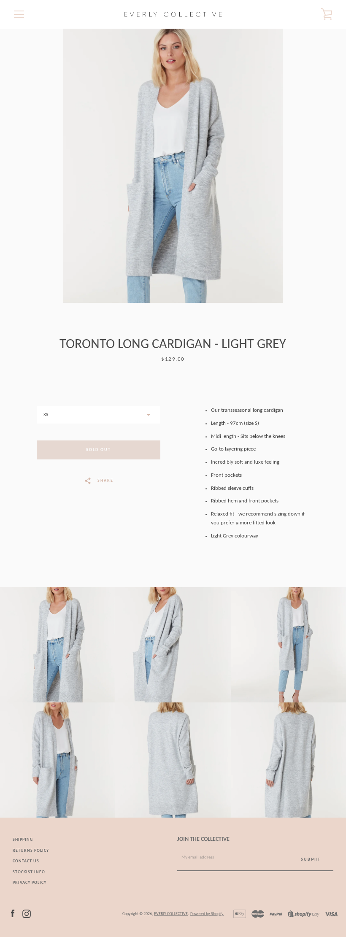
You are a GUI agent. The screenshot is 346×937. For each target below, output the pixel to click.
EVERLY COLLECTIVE (171, 914)
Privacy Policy (29, 883)
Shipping (23, 840)
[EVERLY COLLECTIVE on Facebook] (12, 913)
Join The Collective (203, 839)
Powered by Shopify (207, 914)
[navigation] (19, 14)
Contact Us (26, 861)
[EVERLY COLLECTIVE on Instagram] (26, 913)
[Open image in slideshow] (173, 166)
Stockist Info (29, 872)
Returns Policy (31, 851)
